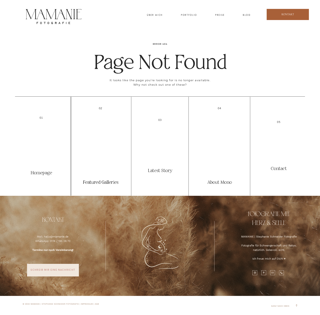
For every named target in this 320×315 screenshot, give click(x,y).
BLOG (247, 15)
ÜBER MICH (155, 15)
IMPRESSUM (87, 304)
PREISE (220, 15)
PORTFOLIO (189, 15)
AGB (97, 304)
